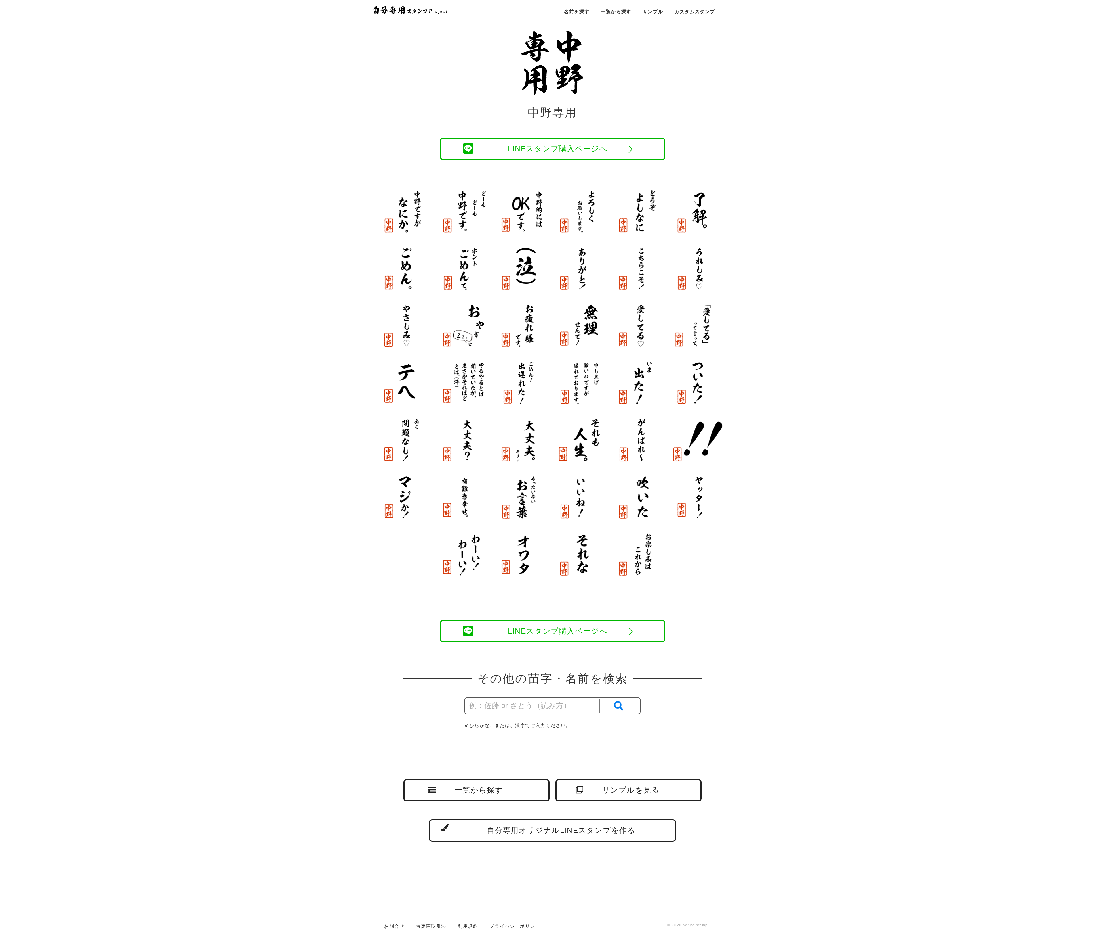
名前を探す (576, 11)
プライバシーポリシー (514, 926)
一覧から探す (616, 11)
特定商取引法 (431, 926)
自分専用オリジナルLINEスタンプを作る (561, 830)
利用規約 (468, 926)
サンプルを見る (631, 790)
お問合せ (394, 926)
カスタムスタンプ (695, 11)
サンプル (653, 11)
